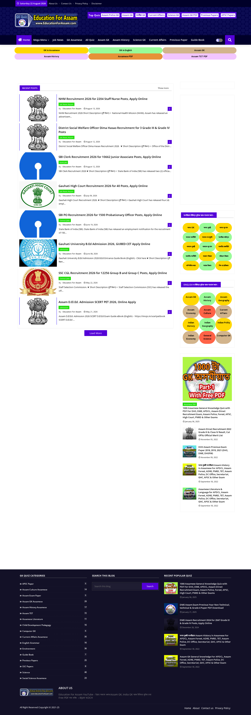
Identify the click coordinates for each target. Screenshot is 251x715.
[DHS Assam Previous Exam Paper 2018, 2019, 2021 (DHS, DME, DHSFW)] (189, 451)
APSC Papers (228, 15)
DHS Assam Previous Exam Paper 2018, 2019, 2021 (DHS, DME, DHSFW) (213, 450)
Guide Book (197, 39)
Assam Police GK (110, 15)
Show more (163, 88)
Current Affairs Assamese (54, 636)
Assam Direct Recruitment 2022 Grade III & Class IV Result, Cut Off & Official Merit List (214, 432)
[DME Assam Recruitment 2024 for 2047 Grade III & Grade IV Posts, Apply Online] (171, 624)
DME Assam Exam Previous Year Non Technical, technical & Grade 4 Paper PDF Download (205, 606)
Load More (96, 333)
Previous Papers (209, 15)
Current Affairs (156, 15)
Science (54, 672)
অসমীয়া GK (140, 15)
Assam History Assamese (54, 607)
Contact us (66, 3)
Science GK (173, 15)
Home (26, 39)
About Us (53, 3)
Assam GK (127, 15)
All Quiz (90, 39)
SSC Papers (54, 666)
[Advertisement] (77, 68)
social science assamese (54, 678)
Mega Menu (40, 39)
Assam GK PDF (190, 15)
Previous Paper (178, 39)
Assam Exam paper (54, 595)
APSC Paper (54, 583)
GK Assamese (74, 39)
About (196, 708)
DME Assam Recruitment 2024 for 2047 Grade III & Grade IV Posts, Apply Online (205, 622)
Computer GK (54, 631)
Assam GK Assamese (54, 601)
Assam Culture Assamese (54, 589)
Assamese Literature (54, 619)
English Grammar (54, 642)
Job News (58, 39)
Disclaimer (97, 3)
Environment (54, 648)
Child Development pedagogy (54, 625)
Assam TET (54, 613)
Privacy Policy (81, 3)
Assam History (121, 39)
